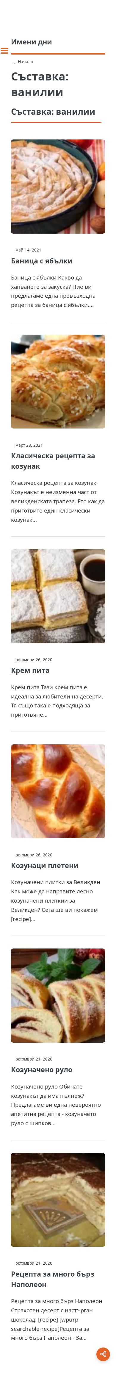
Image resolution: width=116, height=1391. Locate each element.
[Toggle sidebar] (4, 51)
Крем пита (30, 670)
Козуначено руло (41, 1069)
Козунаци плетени (45, 865)
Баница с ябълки (42, 261)
